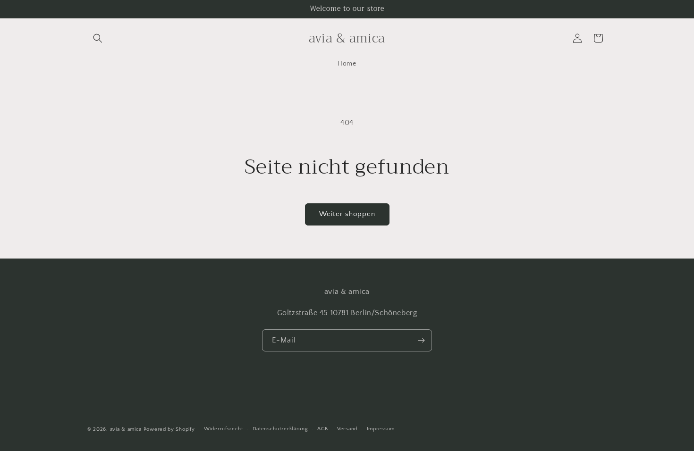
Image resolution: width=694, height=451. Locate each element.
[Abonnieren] (421, 340)
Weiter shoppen (347, 214)
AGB (322, 429)
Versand (347, 429)
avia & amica (126, 429)
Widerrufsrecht (223, 429)
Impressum (381, 429)
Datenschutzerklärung (280, 429)
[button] (97, 38)
